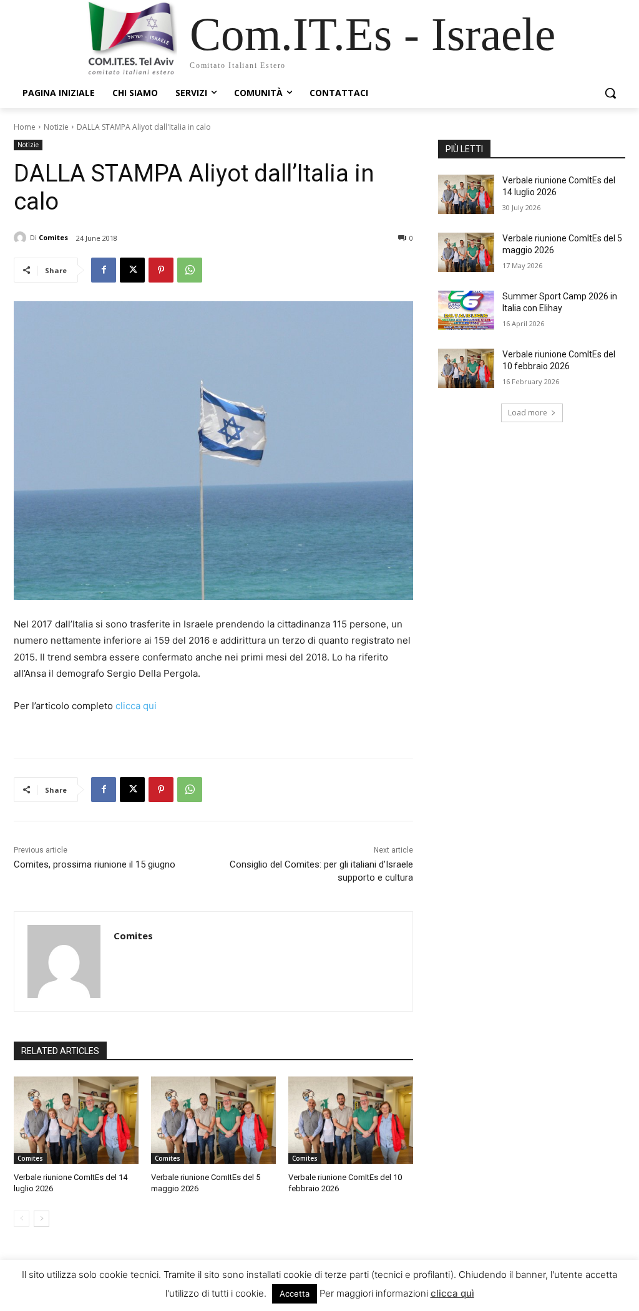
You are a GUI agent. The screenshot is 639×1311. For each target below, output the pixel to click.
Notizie (56, 127)
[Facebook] (103, 270)
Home (25, 127)
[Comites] (22, 237)
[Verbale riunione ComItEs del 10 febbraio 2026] (350, 1120)
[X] (132, 270)
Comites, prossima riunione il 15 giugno (94, 864)
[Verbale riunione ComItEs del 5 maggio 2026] (213, 1120)
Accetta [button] (295, 1294)
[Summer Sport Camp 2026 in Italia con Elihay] (466, 310)
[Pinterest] (161, 270)
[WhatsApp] (189, 270)
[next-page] (41, 1219)
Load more (527, 412)
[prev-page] (21, 1219)
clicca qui (136, 706)
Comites (53, 237)
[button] (610, 93)
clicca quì (452, 1293)
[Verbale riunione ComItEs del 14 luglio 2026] (76, 1120)
